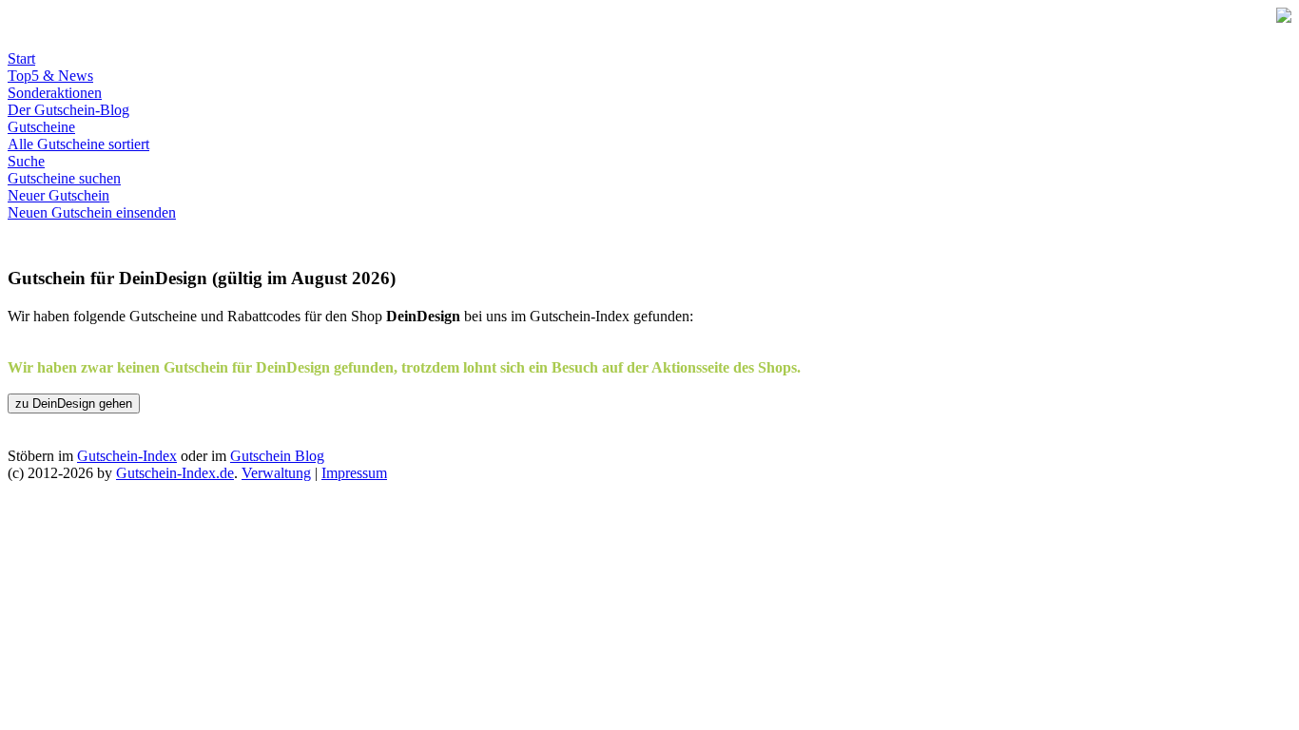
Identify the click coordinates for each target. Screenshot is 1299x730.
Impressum (354, 473)
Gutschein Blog (277, 456)
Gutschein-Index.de (175, 473)
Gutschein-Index (127, 456)
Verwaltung (276, 473)
